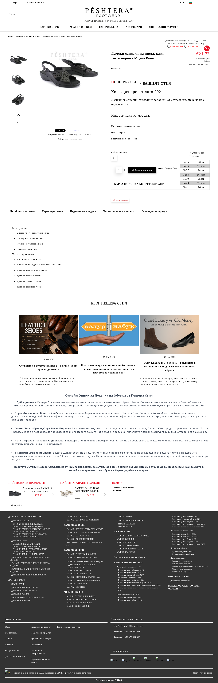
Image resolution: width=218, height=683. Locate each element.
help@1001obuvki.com (132, 626)
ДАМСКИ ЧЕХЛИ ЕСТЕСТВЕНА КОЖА (30, 549)
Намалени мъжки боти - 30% (184, 534)
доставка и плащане (15, 656)
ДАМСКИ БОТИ (16, 580)
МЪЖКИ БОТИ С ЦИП (126, 542)
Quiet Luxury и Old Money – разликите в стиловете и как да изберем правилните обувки (170, 366)
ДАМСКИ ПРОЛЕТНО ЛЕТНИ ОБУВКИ (84, 580)
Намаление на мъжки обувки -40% (186, 519)
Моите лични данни (203, 673)
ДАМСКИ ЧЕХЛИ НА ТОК (24, 552)
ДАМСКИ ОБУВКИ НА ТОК (79, 574)
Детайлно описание (22, 211)
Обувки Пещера (120, 200)
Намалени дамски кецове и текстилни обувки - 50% (139, 585)
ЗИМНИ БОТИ (17, 584)
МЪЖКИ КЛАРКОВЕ (126, 552)
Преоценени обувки (179, 548)
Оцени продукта (74, 134)
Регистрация (11, 633)
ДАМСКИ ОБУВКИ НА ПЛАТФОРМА (83, 577)
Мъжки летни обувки (180, 571)
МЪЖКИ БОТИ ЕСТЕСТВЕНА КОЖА (133, 536)
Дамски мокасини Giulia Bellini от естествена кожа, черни (38, 489)
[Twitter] (203, 2)
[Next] (52, 495)
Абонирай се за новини (124, 487)
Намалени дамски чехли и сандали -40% (188, 524)
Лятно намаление (177, 558)
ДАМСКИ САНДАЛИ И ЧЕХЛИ (28, 36)
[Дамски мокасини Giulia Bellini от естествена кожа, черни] (15, 493)
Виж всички (117, 490)
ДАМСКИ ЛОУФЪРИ (76, 587)
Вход (7, 627)
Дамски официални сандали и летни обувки (189, 566)
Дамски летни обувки (181, 564)
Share (61, 131)
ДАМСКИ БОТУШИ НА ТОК (79, 536)
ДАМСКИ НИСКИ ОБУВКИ (79, 571)
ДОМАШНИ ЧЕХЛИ (178, 576)
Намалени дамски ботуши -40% (185, 517)
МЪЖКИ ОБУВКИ (73, 592)
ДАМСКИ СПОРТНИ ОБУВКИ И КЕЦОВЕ (85, 562)
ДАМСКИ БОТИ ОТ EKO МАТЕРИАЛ (83, 520)
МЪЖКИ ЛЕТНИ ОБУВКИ (78, 606)
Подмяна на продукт (83, 211)
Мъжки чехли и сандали (182, 569)
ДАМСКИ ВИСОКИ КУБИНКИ (80, 539)
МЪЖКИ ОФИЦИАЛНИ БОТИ (130, 549)
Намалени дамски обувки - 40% (185, 522)
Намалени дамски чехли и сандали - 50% (134, 583)
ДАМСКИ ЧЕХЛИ (19, 541)
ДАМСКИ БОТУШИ (74, 525)
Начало (10, 36)
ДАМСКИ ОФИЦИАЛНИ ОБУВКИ (82, 557)
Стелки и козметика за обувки (129, 557)
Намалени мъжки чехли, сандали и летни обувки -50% (137, 589)
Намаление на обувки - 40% (128, 594)
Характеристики (52, 211)
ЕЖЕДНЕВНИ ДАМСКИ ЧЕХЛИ (27, 544)
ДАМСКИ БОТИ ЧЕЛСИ (77, 517)
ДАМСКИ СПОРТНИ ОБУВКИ (81, 565)
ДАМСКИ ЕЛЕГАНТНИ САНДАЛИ (28, 527)
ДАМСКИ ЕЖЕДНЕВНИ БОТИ (24, 587)
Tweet (76, 130)
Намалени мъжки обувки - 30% (185, 537)
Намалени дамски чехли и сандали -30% (188, 544)
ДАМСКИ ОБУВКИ (74, 550)
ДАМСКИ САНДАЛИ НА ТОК (26, 537)
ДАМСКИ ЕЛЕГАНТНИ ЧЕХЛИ (26, 546)
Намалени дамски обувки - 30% (185, 542)
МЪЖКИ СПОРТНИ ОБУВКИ (79, 603)
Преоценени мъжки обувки (183, 554)
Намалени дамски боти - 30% (184, 539)
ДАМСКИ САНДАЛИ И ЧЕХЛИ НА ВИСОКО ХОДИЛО (30, 570)
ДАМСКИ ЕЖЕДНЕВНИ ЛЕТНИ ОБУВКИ (29, 575)
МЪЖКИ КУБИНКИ (125, 539)
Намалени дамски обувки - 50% (131, 580)
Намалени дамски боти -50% (130, 573)
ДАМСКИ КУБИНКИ (20, 594)
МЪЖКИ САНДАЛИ (126, 524)
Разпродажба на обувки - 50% (129, 567)
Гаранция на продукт (155, 211)
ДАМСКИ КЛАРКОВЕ (20, 601)
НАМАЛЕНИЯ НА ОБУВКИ (128, 563)
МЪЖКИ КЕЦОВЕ (124, 517)
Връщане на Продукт (41, 639)
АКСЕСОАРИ (134, 27)
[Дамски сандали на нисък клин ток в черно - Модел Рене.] (18, 62)
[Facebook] (199, 2)
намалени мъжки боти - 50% (129, 578)
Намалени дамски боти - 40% (130, 600)
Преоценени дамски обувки (183, 551)
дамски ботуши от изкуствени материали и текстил (83, 543)
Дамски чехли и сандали (182, 561)
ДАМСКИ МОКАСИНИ (77, 584)
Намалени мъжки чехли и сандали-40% (188, 527)
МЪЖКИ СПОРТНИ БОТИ (128, 546)
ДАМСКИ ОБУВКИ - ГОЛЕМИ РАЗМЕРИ (183, 587)
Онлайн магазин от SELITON (109, 680)
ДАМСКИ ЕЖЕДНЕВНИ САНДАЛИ (28, 524)
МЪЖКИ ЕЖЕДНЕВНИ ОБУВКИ (81, 596)
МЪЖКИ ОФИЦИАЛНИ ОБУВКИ (81, 599)
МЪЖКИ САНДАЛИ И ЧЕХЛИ (130, 521)
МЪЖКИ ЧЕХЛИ (125, 527)
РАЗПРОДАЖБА (108, 27)
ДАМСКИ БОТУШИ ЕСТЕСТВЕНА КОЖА (85, 529)
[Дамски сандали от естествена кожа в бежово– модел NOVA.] (67, 493)
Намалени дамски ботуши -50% (131, 570)
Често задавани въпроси (118, 211)
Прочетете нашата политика (77, 673)
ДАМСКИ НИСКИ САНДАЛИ (25, 532)
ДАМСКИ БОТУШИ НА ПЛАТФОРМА (83, 533)
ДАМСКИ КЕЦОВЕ (76, 567)
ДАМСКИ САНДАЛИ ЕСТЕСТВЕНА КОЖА (31, 529)
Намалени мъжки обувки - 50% (131, 575)
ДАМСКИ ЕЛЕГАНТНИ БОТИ (24, 591)
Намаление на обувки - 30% (182, 531)
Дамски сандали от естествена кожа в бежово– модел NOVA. (88, 490)
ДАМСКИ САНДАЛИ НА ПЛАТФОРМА (30, 534)
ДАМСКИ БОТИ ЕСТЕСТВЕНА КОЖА (27, 597)
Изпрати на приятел (56, 134)
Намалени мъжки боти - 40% (130, 598)
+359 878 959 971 (35, 2)
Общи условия (12, 650)
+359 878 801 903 (131, 637)
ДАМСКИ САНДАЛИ (20, 521)
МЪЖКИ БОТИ (122, 532)
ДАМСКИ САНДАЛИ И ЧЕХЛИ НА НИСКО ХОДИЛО (62, 36)
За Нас (8, 639)
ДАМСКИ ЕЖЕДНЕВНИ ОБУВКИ (81, 554)
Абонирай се (16, 505)
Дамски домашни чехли (180, 581)
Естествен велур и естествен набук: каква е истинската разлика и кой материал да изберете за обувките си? (109, 369)
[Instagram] (208, 2)
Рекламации (37, 645)
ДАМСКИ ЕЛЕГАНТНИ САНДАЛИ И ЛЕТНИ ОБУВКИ (30, 558)
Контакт (9, 645)
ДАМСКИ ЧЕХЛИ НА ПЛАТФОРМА (28, 554)
